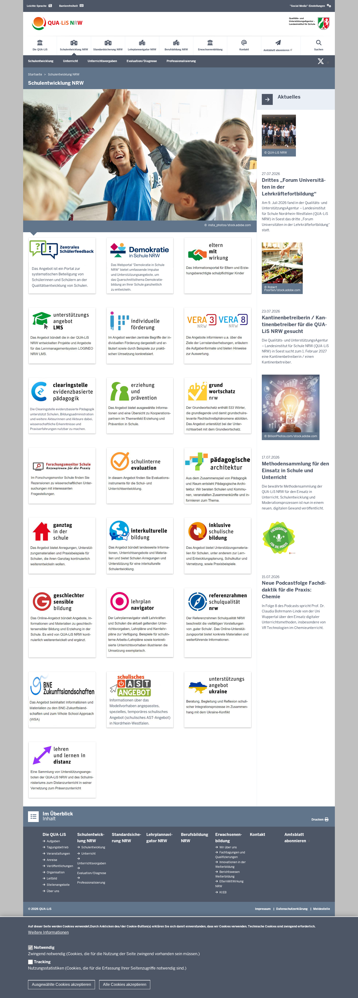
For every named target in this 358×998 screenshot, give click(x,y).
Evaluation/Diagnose (142, 61)
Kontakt (257, 834)
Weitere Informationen (48, 932)
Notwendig (44, 947)
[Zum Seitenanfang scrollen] (348, 989)
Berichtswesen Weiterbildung (227, 874)
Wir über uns (228, 847)
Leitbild (51, 878)
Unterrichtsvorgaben (102, 61)
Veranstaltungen (58, 854)
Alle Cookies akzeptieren (124, 984)
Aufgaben (53, 841)
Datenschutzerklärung (292, 909)
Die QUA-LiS (54, 834)
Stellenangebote (58, 885)
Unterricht (70, 61)
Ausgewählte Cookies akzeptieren (61, 984)
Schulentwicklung (40, 61)
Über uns (52, 891)
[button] (310, 6)
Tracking (42, 961)
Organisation (55, 872)
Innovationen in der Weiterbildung (230, 864)
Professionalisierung (181, 61)
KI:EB (222, 892)
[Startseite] (57, 23)
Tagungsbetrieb (57, 847)
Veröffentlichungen (59, 866)
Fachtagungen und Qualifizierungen (230, 854)
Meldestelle (321, 909)
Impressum (263, 909)
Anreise (51, 860)
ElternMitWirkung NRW (229, 883)
